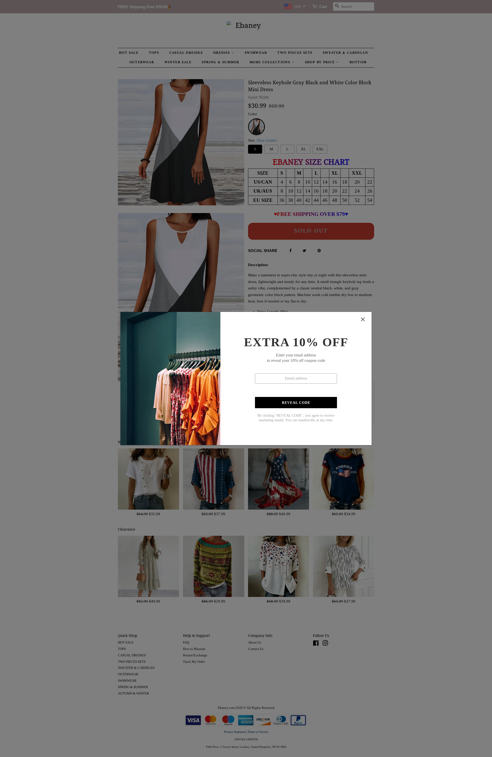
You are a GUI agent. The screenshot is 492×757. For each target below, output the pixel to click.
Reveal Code (296, 403)
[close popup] (362, 319)
